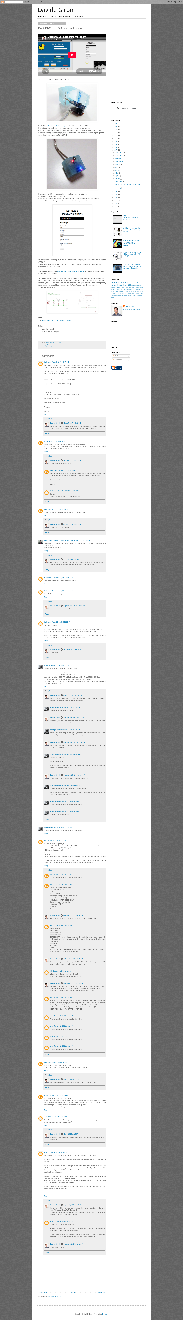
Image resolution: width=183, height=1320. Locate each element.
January (118, 188)
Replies (49, 419)
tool (120, 291)
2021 (116, 138)
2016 (116, 191)
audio (119, 287)
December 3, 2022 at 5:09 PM (69, 811)
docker (122, 293)
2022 (116, 135)
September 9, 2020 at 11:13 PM (74, 742)
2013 (116, 200)
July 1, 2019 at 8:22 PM (71, 559)
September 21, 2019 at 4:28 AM (62, 591)
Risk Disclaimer (64, 17)
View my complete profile (131, 309)
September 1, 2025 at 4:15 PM (73, 1244)
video (123, 291)
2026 (116, 124)
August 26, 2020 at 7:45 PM (62, 828)
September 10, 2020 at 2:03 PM (70, 754)
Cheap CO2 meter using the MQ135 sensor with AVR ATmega (132, 254)
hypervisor (120, 289)
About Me (53, 17)
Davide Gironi (55, 423)
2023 (116, 133)
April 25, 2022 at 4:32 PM (60, 1062)
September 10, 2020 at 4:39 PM (74, 775)
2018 (116, 147)
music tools (139, 293)
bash (118, 293)
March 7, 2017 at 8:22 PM (72, 423)
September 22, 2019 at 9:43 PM (74, 606)
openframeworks (116, 295)
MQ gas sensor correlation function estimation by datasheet (132, 217)
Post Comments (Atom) (55, 1296)
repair (116, 285)
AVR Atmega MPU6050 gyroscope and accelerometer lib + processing (131, 242)
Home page (42, 17)
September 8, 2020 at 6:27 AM (73, 718)
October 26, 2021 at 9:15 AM (62, 971)
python (130, 295)
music (133, 293)
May (117, 173)
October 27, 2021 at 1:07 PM (62, 998)
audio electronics (136, 283)
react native (115, 291)
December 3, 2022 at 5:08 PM (69, 801)
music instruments (137, 285)
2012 (116, 203)
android (113, 289)
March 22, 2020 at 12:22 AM (61, 622)
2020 (116, 141)
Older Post (102, 1292)
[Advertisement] (127, 60)
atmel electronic (119, 282)
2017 (116, 150)
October (118, 158)
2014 (116, 197)
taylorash (47, 578)
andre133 (47, 1095)
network (113, 287)
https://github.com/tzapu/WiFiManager (70, 271)
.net (112, 285)
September (119, 161)
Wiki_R (46, 1152)
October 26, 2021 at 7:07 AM (62, 874)
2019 (116, 144)
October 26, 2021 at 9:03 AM (62, 925)
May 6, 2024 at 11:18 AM (60, 1117)
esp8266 (46, 345)
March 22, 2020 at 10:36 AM (72, 649)
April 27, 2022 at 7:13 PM (71, 1079)
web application (138, 291)
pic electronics (138, 289)
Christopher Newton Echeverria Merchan (58, 540)
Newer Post (43, 1292)
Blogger (104, 1314)
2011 (116, 206)
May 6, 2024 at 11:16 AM (60, 1095)
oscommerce (128, 289)
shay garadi (48, 665)
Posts (116, 356)
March (117, 179)
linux (129, 293)
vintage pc (129, 291)
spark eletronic (126, 287)
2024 (116, 130)
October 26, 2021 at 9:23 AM (73, 983)
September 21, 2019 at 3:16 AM (62, 578)
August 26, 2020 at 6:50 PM (72, 695)
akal (51, 1016)
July (117, 167)
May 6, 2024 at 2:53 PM (71, 1134)
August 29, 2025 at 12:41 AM (65, 1221)
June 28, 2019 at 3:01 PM (72, 524)
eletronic (122, 285)
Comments (118, 360)
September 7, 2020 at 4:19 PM (69, 707)
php (126, 295)
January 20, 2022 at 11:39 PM (64, 1016)
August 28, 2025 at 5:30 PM (72, 1205)
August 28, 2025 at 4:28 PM (59, 1152)
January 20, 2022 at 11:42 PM (64, 1026)
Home (73, 1292)
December (119, 152)
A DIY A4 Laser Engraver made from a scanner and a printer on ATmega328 (132, 266)
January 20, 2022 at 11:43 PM (64, 1036)
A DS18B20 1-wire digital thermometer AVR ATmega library (132, 230)
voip (112, 297)
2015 (116, 194)
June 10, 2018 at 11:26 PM (60, 509)
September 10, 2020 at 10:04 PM (70, 785)
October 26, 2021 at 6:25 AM (56, 841)
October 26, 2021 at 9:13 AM (73, 959)
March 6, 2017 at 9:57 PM (60, 362)
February (118, 182)
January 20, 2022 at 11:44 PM (64, 1046)
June (117, 170)
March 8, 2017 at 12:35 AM (67, 470)
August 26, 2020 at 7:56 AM (62, 665)
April (117, 176)
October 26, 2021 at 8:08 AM (62, 884)
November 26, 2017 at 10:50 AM (68, 491)
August (118, 164)
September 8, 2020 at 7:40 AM (69, 730)
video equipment (137, 287)
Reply (46, 414)
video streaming (138, 295)
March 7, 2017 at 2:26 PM (57, 441)
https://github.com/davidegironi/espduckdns (58, 320)
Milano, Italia (48, 347)
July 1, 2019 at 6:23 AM (82, 540)
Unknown (47, 362)
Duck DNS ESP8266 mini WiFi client (127, 184)
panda (46, 441)
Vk (45, 841)
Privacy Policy (78, 17)
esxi (126, 293)
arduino (113, 293)
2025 (116, 127)
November (119, 155)
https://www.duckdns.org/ (56, 126)
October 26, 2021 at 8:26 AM (73, 915)
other (123, 295)
